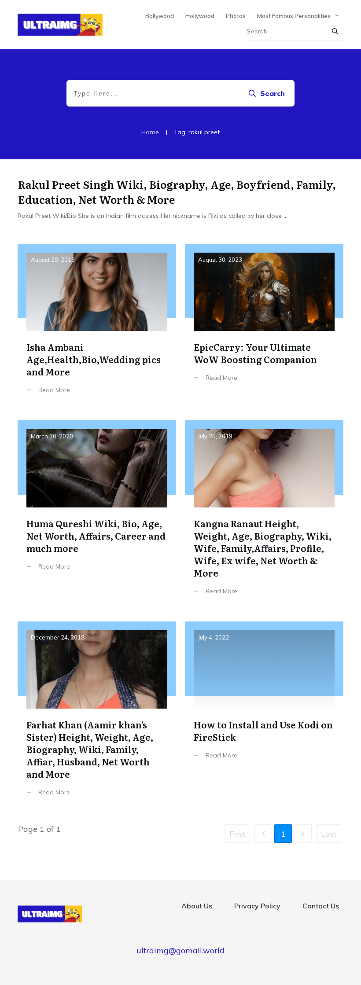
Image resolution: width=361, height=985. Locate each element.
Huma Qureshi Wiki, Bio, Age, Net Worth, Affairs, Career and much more (97, 514)
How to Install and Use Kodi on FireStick (264, 715)
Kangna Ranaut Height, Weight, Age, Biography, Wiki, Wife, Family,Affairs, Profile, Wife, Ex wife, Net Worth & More (264, 514)
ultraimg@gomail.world (180, 950)
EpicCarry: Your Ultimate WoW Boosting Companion (264, 325)
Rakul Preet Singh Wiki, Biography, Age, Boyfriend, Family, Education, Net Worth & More (177, 191)
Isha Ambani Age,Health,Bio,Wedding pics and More (97, 325)
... (285, 216)
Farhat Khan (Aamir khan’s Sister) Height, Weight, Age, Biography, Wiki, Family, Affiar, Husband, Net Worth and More (97, 715)
